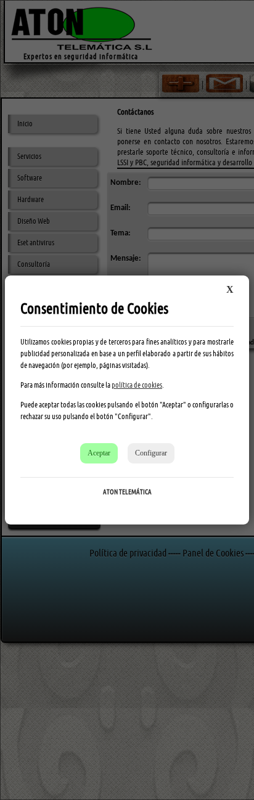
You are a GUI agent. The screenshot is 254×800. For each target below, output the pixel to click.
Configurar (151, 453)
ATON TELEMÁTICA (127, 492)
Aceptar (99, 453)
